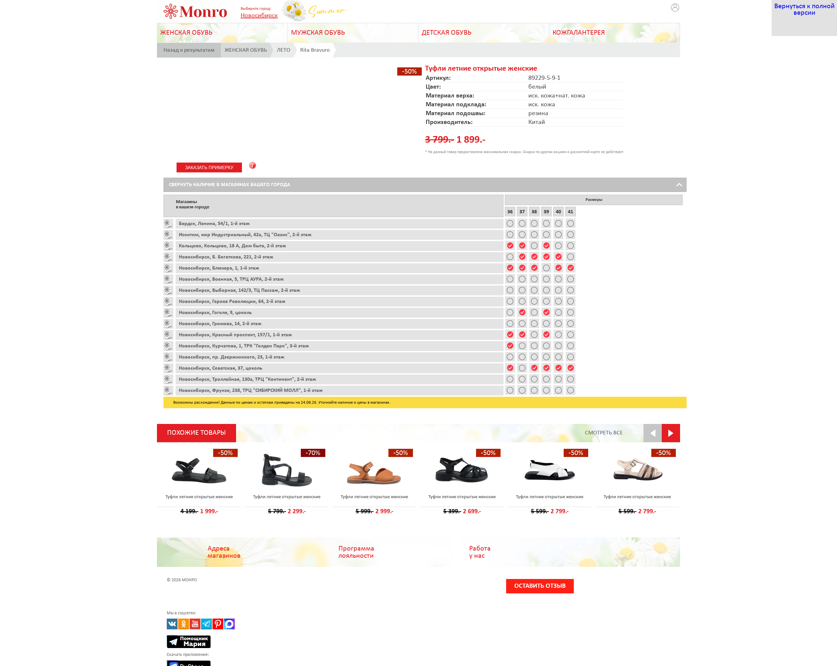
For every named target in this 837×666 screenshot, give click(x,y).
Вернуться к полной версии (804, 10)
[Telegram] (206, 624)
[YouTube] (195, 624)
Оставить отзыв (540, 586)
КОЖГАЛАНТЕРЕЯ (579, 33)
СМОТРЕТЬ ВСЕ (604, 433)
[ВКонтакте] (172, 624)
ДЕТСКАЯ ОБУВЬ (446, 33)
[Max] (229, 624)
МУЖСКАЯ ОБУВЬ (318, 33)
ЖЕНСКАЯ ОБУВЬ (186, 33)
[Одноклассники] (183, 624)
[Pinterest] (218, 624)
